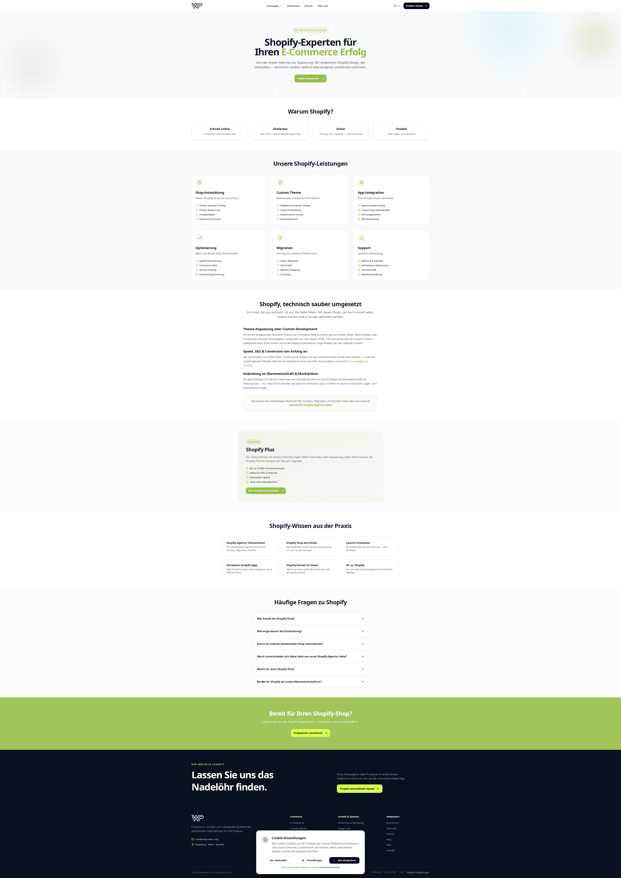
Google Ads (344, 828)
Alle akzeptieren (347, 860)
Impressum (376, 872)
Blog (389, 839)
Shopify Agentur (299, 828)
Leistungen (272, 5)
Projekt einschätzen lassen (357, 788)
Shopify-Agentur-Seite (317, 405)
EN (398, 5)
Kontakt (391, 850)
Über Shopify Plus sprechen (263, 490)
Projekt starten (414, 5)
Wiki (389, 844)
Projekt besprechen (308, 78)
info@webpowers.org (206, 839)
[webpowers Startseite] (196, 6)
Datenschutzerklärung (329, 867)
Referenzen (293, 5)
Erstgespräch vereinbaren (308, 732)
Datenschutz (390, 872)
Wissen (309, 5)
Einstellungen (314, 860)
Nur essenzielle (278, 860)
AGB (401, 872)
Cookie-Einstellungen (418, 872)
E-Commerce (297, 822)
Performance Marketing (351, 822)
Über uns (323, 5)
